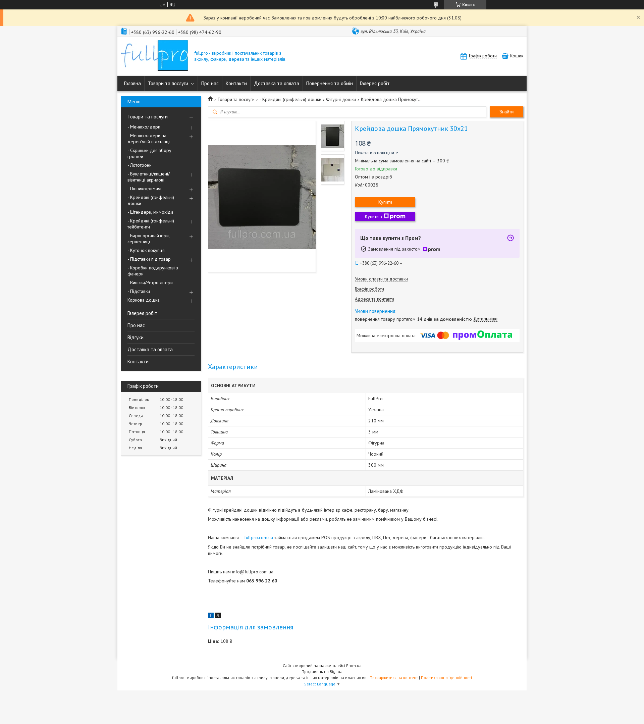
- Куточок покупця (146, 250)
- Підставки (138, 291)
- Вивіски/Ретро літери (150, 282)
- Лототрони (139, 165)
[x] (218, 616)
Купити (385, 202)
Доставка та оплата (276, 83)
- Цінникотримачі (144, 189)
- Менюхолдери (143, 127)
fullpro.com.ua (258, 537)
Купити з (373, 216)
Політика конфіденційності (446, 677)
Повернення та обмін (329, 83)
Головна (132, 83)
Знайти (506, 111)
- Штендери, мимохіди (150, 212)
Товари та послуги (168, 83)
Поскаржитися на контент (394, 677)
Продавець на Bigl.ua (322, 671)
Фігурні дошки (341, 99)
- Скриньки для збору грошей (149, 153)
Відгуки (135, 337)
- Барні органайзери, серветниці (148, 238)
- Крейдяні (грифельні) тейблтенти (150, 224)
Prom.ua (354, 665)
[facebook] (211, 616)
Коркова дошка (143, 300)
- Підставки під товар (149, 259)
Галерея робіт (375, 83)
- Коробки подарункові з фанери (152, 271)
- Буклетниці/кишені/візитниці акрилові (148, 177)
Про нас (210, 83)
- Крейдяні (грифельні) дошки (150, 200)
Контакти (236, 83)
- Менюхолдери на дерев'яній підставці (148, 139)
